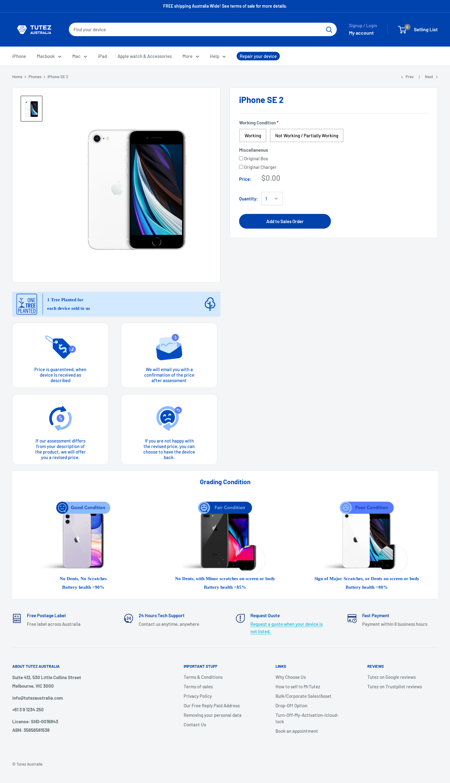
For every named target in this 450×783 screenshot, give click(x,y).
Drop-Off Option (291, 705)
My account (361, 33)
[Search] (329, 29)
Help (214, 56)
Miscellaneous (253, 150)
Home (17, 76)
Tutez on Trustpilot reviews (394, 686)
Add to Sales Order (285, 221)
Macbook (46, 56)
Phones (34, 76)
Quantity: (248, 198)
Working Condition (257, 122)
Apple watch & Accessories (145, 56)
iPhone (19, 56)
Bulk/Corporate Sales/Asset (304, 696)
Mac (76, 56)
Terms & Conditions (203, 677)
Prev (410, 76)
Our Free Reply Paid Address (212, 705)
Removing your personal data (213, 715)
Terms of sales (198, 686)
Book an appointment (297, 731)
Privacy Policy (198, 696)
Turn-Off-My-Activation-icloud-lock (307, 718)
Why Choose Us (291, 677)
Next (429, 76)
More (187, 56)
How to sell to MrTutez (298, 686)
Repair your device (258, 56)
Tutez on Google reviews (391, 677)
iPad (102, 56)
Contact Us (195, 724)
